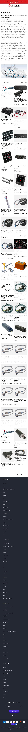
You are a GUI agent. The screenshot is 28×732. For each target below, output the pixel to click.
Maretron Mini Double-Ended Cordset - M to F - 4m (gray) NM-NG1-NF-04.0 (7, 400)
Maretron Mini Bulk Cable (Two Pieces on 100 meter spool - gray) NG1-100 (7, 94)
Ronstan (4, 628)
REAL (4, 625)
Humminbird (5, 555)
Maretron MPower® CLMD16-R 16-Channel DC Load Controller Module (20, 121)
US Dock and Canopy (7, 670)
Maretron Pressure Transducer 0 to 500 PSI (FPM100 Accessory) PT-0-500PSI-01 (20, 294)
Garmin (4, 552)
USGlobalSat (5, 673)
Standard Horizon (7, 658)
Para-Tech (5, 616)
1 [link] (6, 474)
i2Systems (5, 558)
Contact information (18, 729)
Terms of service (24, 727)
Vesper (4, 679)
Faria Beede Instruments (8, 546)
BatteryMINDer (6, 501)
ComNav (4, 516)
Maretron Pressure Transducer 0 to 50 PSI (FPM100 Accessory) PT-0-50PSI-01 (7, 316)
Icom (4, 564)
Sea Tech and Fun (6, 643)
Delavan (4, 522)
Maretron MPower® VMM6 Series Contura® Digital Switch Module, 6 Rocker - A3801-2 (7, 144)
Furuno (4, 549)
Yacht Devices (6, 691)
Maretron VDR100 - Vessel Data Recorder (20, 272)
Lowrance (5, 571)
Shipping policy (10, 729)
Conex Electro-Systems (8, 519)
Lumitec (4, 574)
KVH (3, 567)
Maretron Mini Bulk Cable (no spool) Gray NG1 (6, 437)
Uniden (4, 667)
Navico (4, 589)
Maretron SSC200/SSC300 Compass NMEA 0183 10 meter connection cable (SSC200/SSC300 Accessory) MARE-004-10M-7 (20, 459)
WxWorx (4, 688)
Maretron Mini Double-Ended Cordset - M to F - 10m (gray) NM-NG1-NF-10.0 (7, 357)
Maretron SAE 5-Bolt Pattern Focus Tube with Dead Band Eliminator (6, 189)
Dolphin (4, 531)
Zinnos (4, 697)
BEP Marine (5, 507)
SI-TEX (4, 649)
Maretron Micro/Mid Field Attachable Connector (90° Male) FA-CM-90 (7, 464)
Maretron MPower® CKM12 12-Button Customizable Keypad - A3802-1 (20, 144)
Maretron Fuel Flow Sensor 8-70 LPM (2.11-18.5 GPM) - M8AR (20, 210)
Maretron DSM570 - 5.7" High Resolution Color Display (6, 166)
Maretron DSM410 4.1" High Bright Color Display (19, 188)
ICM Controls (5, 561)
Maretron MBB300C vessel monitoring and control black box (20, 166)
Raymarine (5, 622)
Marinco (4, 580)
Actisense (5, 483)
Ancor (4, 492)
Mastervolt (5, 583)
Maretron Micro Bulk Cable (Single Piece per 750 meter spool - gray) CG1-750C (6, 210)
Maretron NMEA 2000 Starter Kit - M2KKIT (7, 275)
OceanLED (5, 610)
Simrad (4, 655)
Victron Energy (6, 685)
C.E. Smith (5, 513)
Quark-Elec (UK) (6, 619)
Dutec (4, 535)
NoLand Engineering (7, 598)
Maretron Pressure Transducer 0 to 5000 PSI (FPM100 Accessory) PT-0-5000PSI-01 (7, 296)
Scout (4, 637)
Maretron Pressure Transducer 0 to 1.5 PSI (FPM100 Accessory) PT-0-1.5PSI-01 (20, 316)
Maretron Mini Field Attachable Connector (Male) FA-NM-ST (7, 335)
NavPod (4, 595)
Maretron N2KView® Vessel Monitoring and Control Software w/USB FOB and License (19, 251)
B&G (4, 498)
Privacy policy (17, 727)
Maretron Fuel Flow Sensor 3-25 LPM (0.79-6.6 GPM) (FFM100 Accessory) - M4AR (20, 231)
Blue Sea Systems (6, 510)
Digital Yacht (5, 528)
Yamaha (4, 694)
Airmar (4, 486)
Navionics (5, 592)
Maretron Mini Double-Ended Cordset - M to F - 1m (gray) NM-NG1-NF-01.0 (7, 421)
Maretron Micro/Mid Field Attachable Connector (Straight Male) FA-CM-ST (20, 443)
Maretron (5, 577)
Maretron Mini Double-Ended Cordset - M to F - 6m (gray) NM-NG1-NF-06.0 (7, 379)
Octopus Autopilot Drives (8, 613)
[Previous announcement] (2, 1)
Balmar (4, 504)
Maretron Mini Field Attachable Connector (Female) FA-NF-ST (20, 337)
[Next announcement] (25, 1)
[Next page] (21, 474)
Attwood (5, 495)
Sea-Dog (4, 640)
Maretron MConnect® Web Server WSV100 (6, 120)
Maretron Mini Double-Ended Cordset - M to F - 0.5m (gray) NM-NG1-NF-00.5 (20, 421)
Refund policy (11, 727)
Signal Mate (5, 652)
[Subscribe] (20, 706)
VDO (4, 676)
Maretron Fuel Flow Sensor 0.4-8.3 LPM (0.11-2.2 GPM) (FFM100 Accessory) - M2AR (7, 254)
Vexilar (4, 682)
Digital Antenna (6, 525)
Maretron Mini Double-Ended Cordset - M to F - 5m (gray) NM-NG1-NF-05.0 (20, 379)
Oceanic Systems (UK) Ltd (8, 607)
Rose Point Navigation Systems (9, 631)
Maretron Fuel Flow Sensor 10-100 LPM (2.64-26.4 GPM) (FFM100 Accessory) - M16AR (7, 231)
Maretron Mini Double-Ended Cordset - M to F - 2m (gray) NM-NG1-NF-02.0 (20, 400)
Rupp (4, 634)
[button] (2, 5)
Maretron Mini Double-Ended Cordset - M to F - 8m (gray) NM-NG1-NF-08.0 (20, 357)
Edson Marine (6, 543)
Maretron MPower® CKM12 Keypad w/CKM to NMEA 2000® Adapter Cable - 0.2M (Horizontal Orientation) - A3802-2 (20, 100)
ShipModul (5, 646)
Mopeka (4, 586)
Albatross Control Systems (8, 489)
